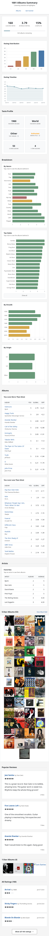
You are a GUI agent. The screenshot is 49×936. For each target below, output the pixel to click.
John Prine (8, 468)
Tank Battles (9, 551)
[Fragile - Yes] (40, 723)
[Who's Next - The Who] (29, 743)
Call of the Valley (11, 426)
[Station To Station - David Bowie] (29, 702)
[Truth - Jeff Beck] (29, 672)
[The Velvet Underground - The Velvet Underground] (40, 672)
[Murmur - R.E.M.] (40, 692)
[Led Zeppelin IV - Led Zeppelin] (40, 641)
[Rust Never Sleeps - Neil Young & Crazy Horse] (9, 702)
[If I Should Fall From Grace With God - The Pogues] (19, 713)
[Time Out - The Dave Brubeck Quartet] (19, 620)
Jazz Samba (9, 775)
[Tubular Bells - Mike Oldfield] (19, 702)
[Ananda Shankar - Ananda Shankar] (29, 692)
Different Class (10, 525)
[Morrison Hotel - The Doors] (19, 651)
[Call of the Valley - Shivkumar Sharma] (9, 713)
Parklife (7, 531)
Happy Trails (9, 413)
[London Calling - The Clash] (19, 692)
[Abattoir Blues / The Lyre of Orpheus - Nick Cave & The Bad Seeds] (9, 661)
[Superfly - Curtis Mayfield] (19, 682)
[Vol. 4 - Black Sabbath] (40, 620)
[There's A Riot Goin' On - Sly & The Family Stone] (9, 733)
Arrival (8, 889)
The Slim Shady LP (11, 538)
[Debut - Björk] (40, 733)
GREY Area (9, 545)
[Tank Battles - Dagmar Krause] (40, 868)
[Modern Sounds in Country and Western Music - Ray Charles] (19, 723)
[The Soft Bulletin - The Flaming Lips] (19, 661)
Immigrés (8, 433)
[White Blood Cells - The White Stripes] (9, 692)
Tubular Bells (9, 440)
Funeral (7, 518)
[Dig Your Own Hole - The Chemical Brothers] (8, 868)
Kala (6, 496)
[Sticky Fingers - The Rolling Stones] (9, 620)
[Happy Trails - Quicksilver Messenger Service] (9, 651)
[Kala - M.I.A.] (28, 868)
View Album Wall (42, 612)
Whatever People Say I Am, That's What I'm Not (15, 504)
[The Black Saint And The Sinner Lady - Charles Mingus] (9, 672)
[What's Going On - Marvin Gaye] (19, 631)
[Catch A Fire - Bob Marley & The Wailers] (24, 754)
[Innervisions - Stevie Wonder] (29, 620)
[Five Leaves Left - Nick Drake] (29, 651)
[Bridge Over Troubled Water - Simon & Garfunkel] (40, 743)
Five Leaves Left (12, 806)
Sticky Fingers (11, 903)
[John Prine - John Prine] (19, 733)
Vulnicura (8, 407)
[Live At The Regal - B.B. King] (40, 661)
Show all (24, 295)
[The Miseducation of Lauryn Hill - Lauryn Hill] (9, 743)
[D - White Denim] (40, 682)
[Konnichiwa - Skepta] (18, 868)
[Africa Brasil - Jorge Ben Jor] (9, 723)
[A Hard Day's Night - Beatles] (29, 682)
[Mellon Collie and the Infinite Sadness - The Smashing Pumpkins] (40, 631)
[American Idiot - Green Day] (29, 713)
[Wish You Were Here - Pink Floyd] (9, 682)
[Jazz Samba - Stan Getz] (9, 641)
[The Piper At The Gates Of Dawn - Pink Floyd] (29, 723)
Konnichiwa (9, 512)
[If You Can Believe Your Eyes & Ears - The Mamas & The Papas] (29, 631)
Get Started (29, 11)
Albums (18, 11)
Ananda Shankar (11, 420)
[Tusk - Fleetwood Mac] (19, 743)
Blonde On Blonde (12, 917)
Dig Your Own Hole (12, 490)
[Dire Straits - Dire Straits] (40, 702)
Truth (7, 455)
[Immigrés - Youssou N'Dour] (29, 733)
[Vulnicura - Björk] (9, 631)
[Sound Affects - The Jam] (29, 641)
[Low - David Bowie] (19, 641)
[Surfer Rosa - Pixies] (40, 713)
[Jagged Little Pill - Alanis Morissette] (29, 661)
